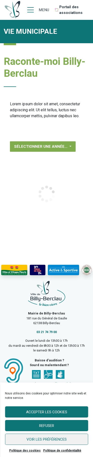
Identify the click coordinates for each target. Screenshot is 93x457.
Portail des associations (71, 10)
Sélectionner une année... (41, 146)
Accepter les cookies (46, 412)
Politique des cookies (25, 450)
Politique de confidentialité (62, 450)
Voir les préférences (47, 439)
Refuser (46, 425)
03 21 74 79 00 (46, 332)
